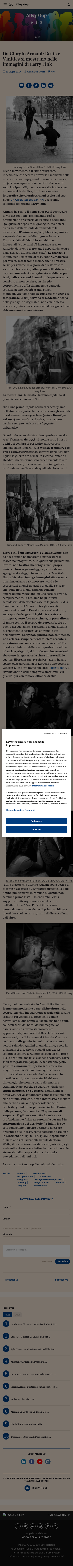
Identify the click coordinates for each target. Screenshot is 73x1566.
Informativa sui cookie (43, 786)
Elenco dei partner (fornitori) (20, 810)
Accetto (36, 829)
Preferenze (36, 821)
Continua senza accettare (55, 733)
